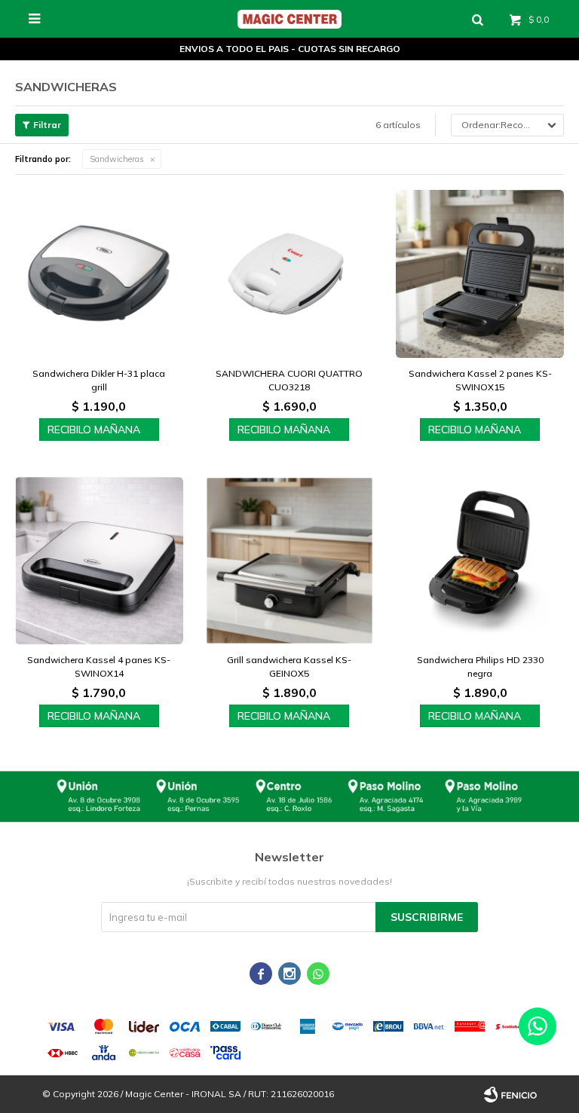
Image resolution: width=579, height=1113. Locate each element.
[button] (477, 19)
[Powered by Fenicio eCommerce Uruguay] (510, 1094)
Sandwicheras (117, 159)
